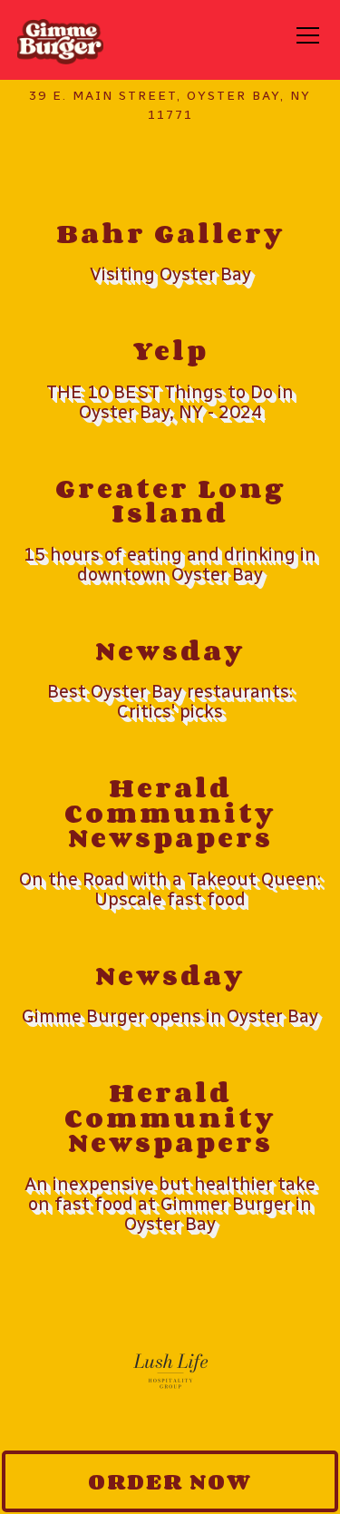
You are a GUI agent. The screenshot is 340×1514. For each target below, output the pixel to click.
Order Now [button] (170, 1481)
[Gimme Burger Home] (60, 40)
